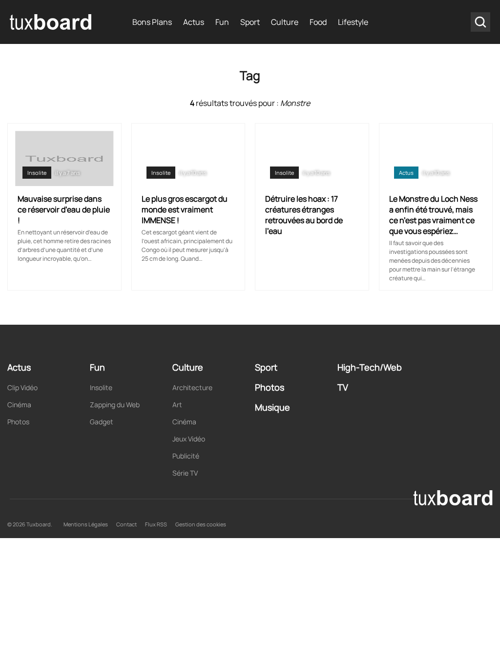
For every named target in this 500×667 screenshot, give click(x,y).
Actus (193, 22)
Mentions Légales (85, 524)
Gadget (101, 421)
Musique (272, 407)
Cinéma (19, 404)
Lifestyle (353, 22)
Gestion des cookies (200, 524)
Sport (250, 22)
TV (342, 387)
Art (177, 404)
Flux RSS (156, 524)
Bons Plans (152, 22)
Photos (18, 421)
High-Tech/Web (369, 367)
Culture (284, 22)
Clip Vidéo (22, 387)
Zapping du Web (115, 404)
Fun (222, 22)
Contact (126, 524)
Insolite (36, 172)
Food (318, 22)
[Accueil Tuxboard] (51, 22)
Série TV (185, 473)
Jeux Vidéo (188, 438)
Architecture (192, 387)
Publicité (185, 455)
